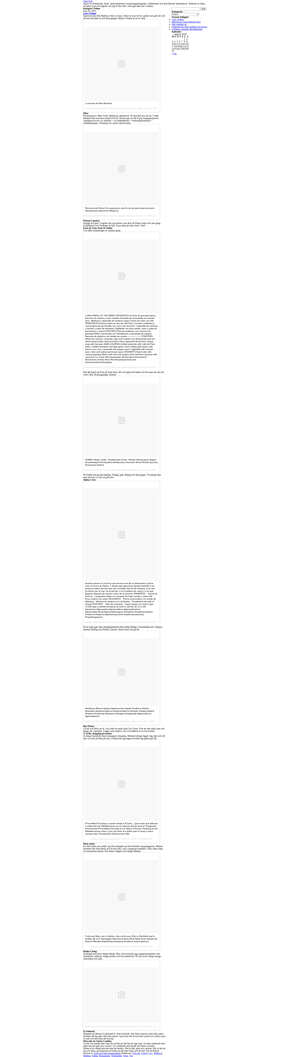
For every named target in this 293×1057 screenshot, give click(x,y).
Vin (131, 1055)
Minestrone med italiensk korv (186, 22)
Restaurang (104, 1055)
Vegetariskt (116, 1055)
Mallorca (158, 1053)
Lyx (150, 1053)
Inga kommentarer (112, 1053)
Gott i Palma (89, 13)
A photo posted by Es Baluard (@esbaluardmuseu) (109, 1026)
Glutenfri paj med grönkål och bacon (189, 26)
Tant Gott (98, 1053)
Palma (95, 1055)
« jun (174, 53)
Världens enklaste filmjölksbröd (187, 29)
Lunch (144, 1053)
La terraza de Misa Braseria (98, 103)
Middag (87, 1055)
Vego (125, 1055)
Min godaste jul (179, 24)
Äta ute (136, 1053)
